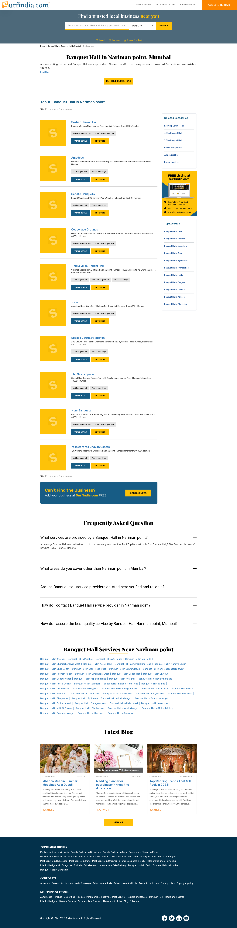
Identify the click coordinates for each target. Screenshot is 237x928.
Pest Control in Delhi (89, 856)
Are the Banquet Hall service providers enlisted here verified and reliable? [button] (102, 587)
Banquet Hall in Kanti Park (155, 688)
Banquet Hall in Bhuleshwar (89, 708)
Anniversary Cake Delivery (112, 865)
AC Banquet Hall (80, 172)
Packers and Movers (137, 897)
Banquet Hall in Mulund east (155, 703)
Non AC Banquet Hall (82, 133)
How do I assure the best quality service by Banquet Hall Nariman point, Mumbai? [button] (108, 624)
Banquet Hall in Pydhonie (84, 698)
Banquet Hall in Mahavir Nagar (170, 664)
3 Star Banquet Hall (173, 140)
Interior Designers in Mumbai (161, 861)
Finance (58, 897)
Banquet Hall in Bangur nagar (55, 678)
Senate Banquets (83, 194)
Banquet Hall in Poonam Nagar (56, 674)
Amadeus (77, 157)
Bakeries (82, 901)
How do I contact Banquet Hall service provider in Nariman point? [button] (95, 605)
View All (118, 822)
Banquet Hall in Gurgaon (174, 282)
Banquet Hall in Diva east (121, 713)
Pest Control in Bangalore (165, 856)
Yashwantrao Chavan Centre (90, 446)
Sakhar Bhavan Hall (84, 122)
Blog (126, 901)
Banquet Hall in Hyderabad (175, 260)
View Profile (80, 141)
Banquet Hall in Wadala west (118, 693)
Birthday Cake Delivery (86, 865)
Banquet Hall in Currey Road (55, 688)
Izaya (74, 302)
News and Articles (112, 901)
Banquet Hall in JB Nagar (109, 659)
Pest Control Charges (139, 856)
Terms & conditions (149, 883)
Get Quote (100, 141)
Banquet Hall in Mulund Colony (157, 708)
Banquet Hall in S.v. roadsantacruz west (163, 669)
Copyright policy (185, 883)
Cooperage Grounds (84, 229)
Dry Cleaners (94, 901)
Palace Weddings (99, 172)
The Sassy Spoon (82, 374)
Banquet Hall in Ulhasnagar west (92, 674)
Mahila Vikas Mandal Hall (87, 266)
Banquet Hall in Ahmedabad (176, 268)
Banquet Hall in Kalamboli (87, 683)
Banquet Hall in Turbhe (153, 683)
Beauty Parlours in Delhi (115, 852)
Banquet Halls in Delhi (139, 865)
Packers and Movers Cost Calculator (58, 856)
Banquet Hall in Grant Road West (89, 669)
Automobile (46, 897)
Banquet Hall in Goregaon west (90, 703)
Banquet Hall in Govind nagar (116, 698)
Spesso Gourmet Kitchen (88, 337)
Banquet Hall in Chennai (174, 290)
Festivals (106, 897)
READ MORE (48, 810)
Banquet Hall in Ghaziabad (175, 304)
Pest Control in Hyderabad (53, 861)
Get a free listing (165, 5)
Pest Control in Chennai (104, 861)
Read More (45, 72)
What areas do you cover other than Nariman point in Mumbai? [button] (93, 568)
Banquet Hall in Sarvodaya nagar (57, 713)
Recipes (81, 897)
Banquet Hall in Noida (173, 275)
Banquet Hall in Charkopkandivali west (60, 664)
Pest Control (118, 897)
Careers (55, 883)
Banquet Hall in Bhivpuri (155, 674)
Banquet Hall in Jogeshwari (150, 693)
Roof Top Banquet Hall (104, 133)
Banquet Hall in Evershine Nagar (151, 698)
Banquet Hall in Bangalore (175, 246)
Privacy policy (167, 883)
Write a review (143, 5)
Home (42, 46)
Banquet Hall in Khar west (91, 713)
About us (45, 883)
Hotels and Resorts (174, 897)
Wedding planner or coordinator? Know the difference (112, 784)
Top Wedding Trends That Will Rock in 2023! (170, 783)
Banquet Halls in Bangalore (54, 869)
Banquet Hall (53, 46)
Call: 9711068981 (219, 4)
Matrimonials (93, 897)
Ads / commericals (102, 883)
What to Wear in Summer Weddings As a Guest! (60, 783)
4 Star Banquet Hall (173, 133)
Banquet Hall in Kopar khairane (90, 678)
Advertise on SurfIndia (125, 883)
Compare (116, 40)
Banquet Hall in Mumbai (71, 46)
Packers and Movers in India (54, 852)
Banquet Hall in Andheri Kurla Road (133, 664)
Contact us (67, 883)
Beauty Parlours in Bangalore (86, 852)
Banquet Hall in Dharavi (180, 693)
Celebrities (69, 897)
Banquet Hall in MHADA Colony (56, 708)
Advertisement (188, 5)
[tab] (118, 545)
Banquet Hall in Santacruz (54, 693)
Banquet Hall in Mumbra (80, 659)
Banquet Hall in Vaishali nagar (123, 708)
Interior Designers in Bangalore (56, 865)
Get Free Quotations (118, 81)
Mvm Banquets (81, 410)
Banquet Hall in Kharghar (122, 678)
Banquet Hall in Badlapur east (55, 703)
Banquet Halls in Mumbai (165, 865)
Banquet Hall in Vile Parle (138, 659)
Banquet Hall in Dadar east (126, 674)
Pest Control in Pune (80, 861)
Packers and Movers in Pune (143, 852)
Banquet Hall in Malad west (124, 703)
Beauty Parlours (67, 901)
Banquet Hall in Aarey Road (97, 664)
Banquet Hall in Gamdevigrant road (120, 688)
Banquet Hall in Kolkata (174, 297)
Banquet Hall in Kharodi (52, 659)
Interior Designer (49, 901)
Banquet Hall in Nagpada (85, 688)
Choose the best (134, 40)
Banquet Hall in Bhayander (54, 698)
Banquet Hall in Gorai (183, 688)
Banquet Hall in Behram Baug (124, 669)
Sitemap (134, 901)
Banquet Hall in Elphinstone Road (121, 683)
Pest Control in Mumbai (114, 856)
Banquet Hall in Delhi (173, 231)
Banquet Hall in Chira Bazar (54, 669)
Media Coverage (82, 883)
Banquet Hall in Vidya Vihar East (155, 678)
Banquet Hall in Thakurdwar (85, 693)
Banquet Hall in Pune (173, 253)
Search (163, 25)
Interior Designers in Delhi (132, 861)
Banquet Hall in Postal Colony (55, 683)
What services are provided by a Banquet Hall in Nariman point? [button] (94, 537)
